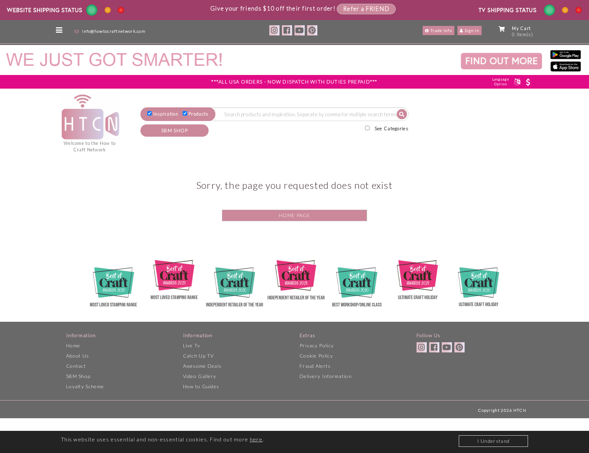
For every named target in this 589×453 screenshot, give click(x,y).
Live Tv (191, 345)
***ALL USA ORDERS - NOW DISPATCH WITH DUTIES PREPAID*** (294, 82)
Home (73, 345)
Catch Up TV (198, 356)
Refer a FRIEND (366, 8)
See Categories (392, 128)
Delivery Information (326, 376)
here (256, 439)
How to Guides (201, 386)
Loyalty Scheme (85, 386)
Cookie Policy (316, 356)
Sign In (471, 30)
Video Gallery (199, 376)
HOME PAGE (294, 215)
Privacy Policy (317, 345)
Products (198, 114)
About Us (77, 356)
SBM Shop (78, 376)
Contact (76, 366)
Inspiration (165, 114)
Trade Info (440, 30)
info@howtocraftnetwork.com (114, 31)
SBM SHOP (174, 130)
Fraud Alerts (315, 366)
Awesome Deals (202, 366)
